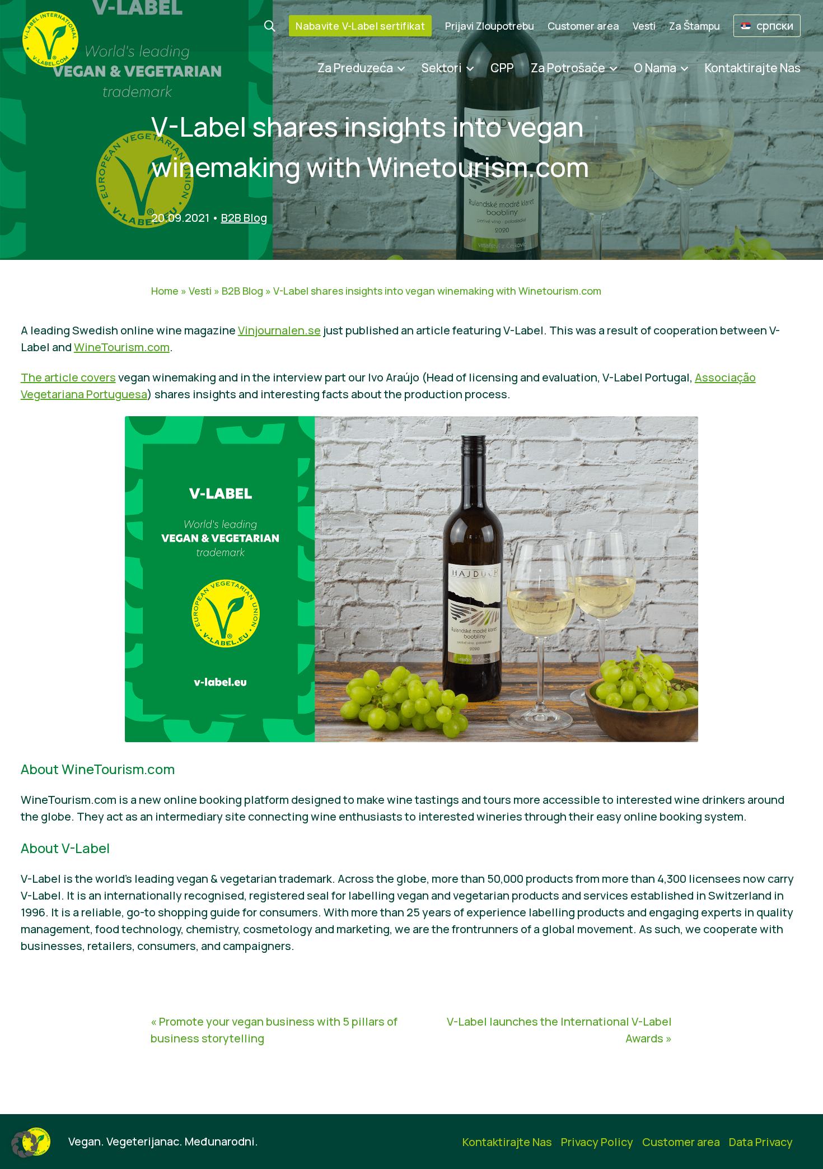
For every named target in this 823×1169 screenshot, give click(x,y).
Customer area (583, 25)
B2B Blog (244, 217)
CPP (502, 68)
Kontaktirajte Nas (753, 68)
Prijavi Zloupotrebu (489, 25)
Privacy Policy (597, 1141)
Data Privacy (761, 1141)
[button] (24, 1144)
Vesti (644, 25)
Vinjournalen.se (279, 330)
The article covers (68, 377)
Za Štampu (694, 25)
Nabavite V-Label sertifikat (360, 25)
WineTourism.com (122, 347)
